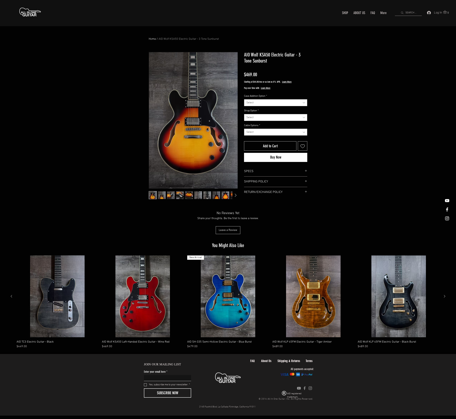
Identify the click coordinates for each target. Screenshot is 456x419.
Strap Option (251, 110)
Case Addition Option (255, 96)
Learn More (299, 81)
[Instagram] (310, 388)
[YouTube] (299, 388)
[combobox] (275, 102)
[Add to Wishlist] (302, 146)
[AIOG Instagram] (447, 218)
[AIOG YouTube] (447, 200)
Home (152, 39)
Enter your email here (155, 371)
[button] (447, 12)
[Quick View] (57, 296)
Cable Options (252, 125)
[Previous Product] (11, 296)
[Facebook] (304, 388)
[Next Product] (444, 296)
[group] (228, 302)
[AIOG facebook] (447, 209)
